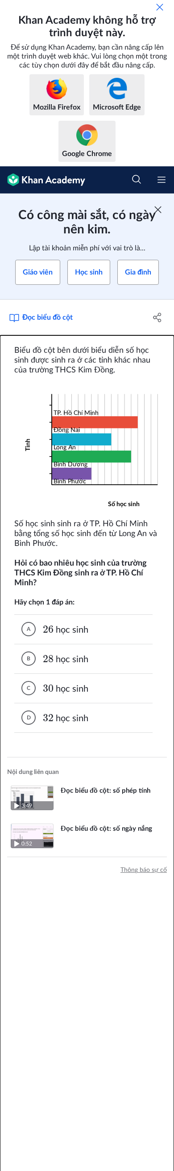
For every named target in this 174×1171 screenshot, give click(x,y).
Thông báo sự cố (143, 870)
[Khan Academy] (42, 180)
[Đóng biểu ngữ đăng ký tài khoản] (158, 210)
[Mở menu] (161, 179)
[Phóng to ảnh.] (87, 447)
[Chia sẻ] (157, 317)
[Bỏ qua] (160, 7)
